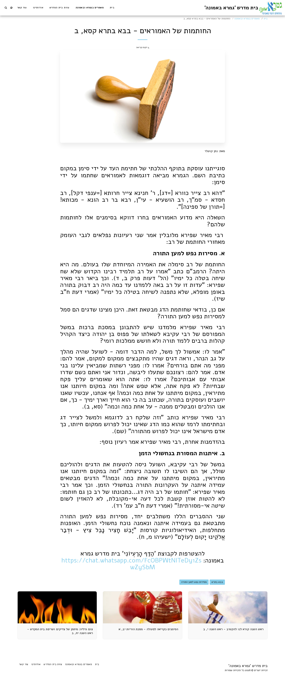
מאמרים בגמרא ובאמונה (247, 18)
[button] (5, 7)
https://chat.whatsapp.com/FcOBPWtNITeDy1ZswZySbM (131, 563)
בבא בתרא (217, 582)
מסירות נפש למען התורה (194, 582)
